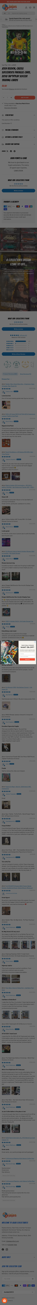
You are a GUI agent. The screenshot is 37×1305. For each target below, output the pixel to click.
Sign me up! (27, 659)
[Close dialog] (35, 642)
